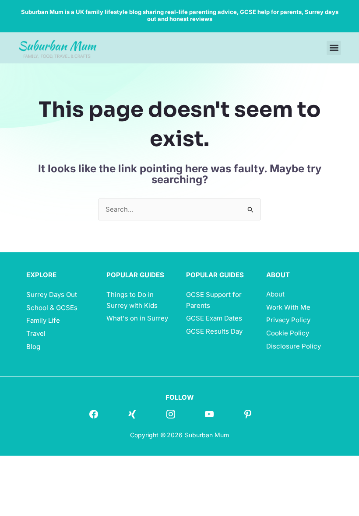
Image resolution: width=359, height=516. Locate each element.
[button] (334, 48)
